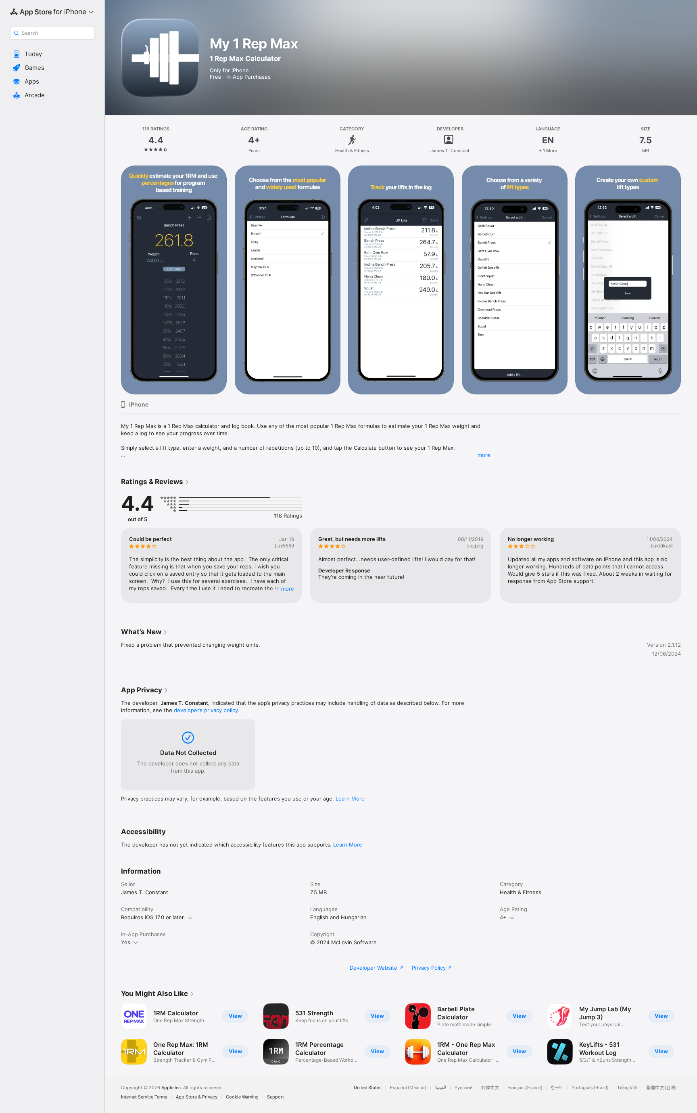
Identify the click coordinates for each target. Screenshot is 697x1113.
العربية (440, 1088)
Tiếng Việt (627, 1088)
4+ (503, 917)
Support (275, 1097)
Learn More (350, 798)
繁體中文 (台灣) (661, 1088)
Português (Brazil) (590, 1088)
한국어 (557, 1088)
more (484, 455)
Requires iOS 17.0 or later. (153, 917)
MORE (287, 588)
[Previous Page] (113, 565)
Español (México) (408, 1088)
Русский (464, 1088)
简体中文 (490, 1088)
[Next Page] (689, 565)
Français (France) (525, 1088)
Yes (125, 942)
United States (368, 1088)
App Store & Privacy (196, 1097)
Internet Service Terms (144, 1097)
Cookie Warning (242, 1097)
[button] (52, 54)
